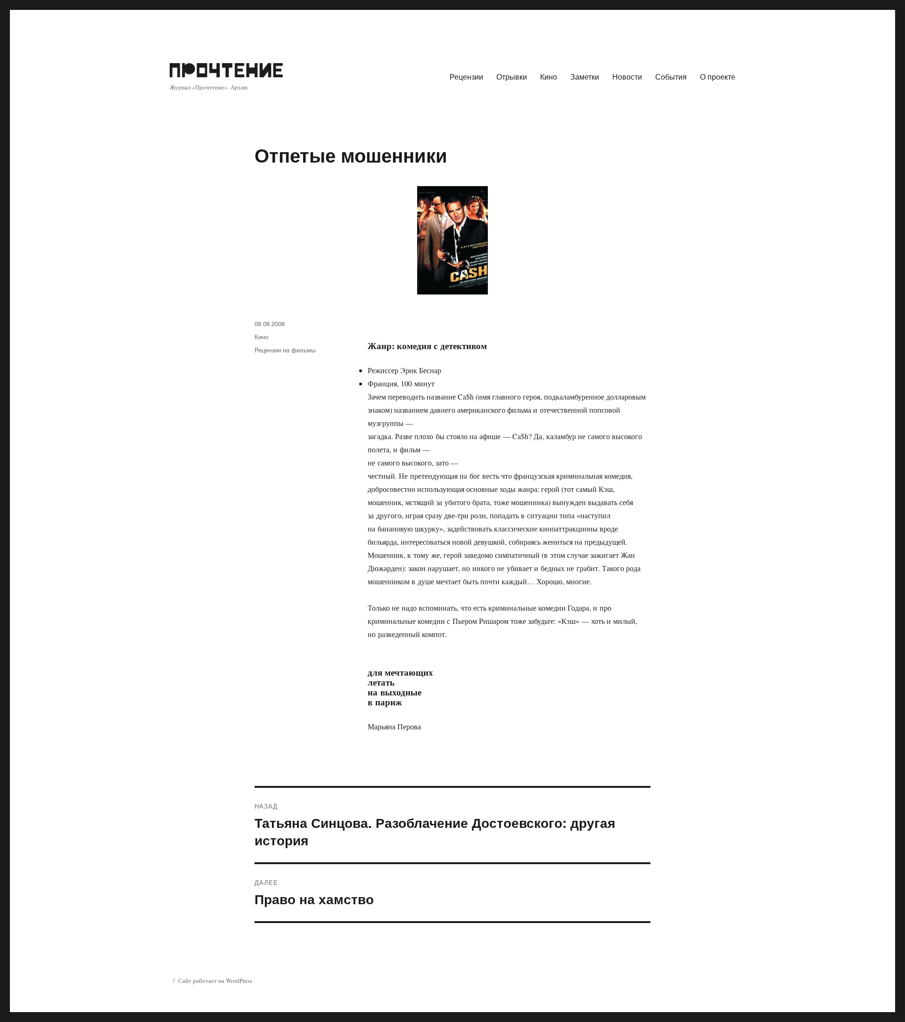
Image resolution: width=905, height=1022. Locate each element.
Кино (548, 76)
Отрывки (511, 76)
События (671, 76)
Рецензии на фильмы (285, 349)
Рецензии (466, 76)
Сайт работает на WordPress (215, 980)
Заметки (584, 76)
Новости (627, 76)
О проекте (717, 76)
